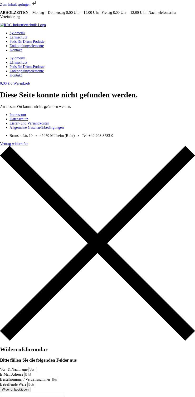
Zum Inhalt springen (15, 4)
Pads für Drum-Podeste (27, 41)
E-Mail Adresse (12, 374)
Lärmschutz (18, 37)
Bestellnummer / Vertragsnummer (25, 379)
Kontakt (16, 50)
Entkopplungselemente (27, 46)
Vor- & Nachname (14, 369)
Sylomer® (17, 33)
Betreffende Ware (13, 384)
